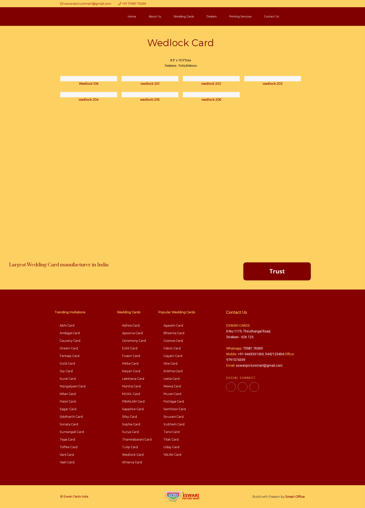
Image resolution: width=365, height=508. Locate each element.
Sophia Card (131, 424)
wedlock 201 (149, 83)
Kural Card (68, 379)
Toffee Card (69, 447)
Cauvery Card (70, 341)
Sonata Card (69, 424)
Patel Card (68, 401)
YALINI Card (172, 455)
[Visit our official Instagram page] (242, 387)
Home (132, 16)
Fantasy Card (69, 356)
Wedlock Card (133, 455)
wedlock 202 (211, 83)
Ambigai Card (70, 333)
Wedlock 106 (88, 83)
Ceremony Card (134, 341)
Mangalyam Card (73, 386)
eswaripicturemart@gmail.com (87, 4)
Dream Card (69, 348)
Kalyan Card (131, 371)
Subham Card (174, 424)
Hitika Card (130, 363)
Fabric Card (172, 348)
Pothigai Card (173, 401)
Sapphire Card (133, 409)
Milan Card (68, 394)
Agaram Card (173, 325)
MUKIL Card (131, 394)
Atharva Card (132, 462)
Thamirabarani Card (137, 439)
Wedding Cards (184, 16)
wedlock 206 (211, 99)
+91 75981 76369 (134, 4)
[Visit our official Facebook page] (231, 387)
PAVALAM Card (133, 401)
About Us (155, 16)
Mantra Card (131, 386)
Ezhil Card (129, 348)
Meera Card (172, 386)
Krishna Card (173, 371)
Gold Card (67, 363)
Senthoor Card (174, 409)
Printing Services (240, 16)
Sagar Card (68, 409)
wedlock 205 (150, 99)
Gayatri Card (172, 356)
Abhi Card (67, 325)
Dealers (211, 16)
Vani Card (67, 455)
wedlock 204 (88, 99)
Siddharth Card (71, 417)
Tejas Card (67, 439)
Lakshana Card (133, 379)
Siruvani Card (173, 417)
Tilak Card (171, 439)
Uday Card (171, 447)
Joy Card (66, 371)
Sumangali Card (72, 432)
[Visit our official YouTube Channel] (254, 387)
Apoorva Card (132, 333)
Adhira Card (131, 325)
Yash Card (67, 462)
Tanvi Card (171, 432)
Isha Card (170, 363)
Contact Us (271, 16)
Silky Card (129, 417)
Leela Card (171, 379)
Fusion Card (131, 356)
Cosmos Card (173, 341)
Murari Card (172, 394)
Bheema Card (173, 333)
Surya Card (130, 432)
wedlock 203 (272, 83)
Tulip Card (130, 447)
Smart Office (295, 497)
